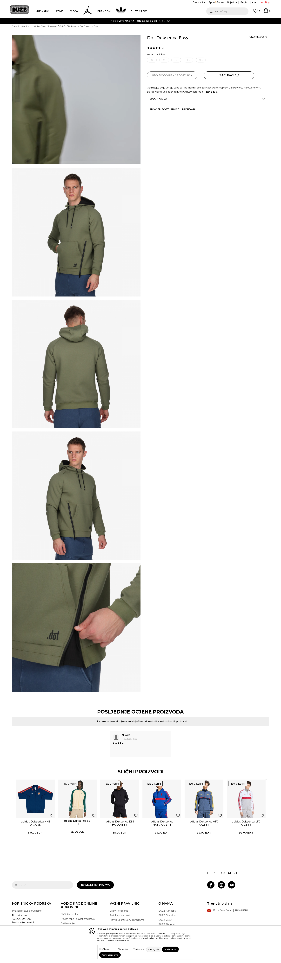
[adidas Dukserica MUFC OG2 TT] (161, 799)
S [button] (152, 60)
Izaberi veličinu (156, 54)
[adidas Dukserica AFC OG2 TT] (204, 799)
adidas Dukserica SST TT (77, 822)
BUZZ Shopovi (166, 924)
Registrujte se (248, 2)
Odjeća (62, 26)
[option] (140, 745)
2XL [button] (201, 60)
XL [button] (188, 60)
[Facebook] (210, 885)
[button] (227, 11)
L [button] (176, 60)
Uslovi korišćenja (119, 910)
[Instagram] (221, 885)
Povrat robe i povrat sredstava (78, 918)
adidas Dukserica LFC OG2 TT (246, 823)
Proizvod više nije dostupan (172, 75)
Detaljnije (212, 91)
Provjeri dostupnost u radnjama (172, 109)
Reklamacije (68, 923)
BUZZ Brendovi (167, 915)
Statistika (123, 949)
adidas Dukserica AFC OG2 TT (204, 823)
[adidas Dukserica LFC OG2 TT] (246, 799)
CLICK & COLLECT (181, 20)
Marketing (138, 949)
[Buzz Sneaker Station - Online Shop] (19, 9)
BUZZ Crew (165, 919)
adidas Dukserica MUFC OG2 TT (162, 823)
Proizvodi (52, 26)
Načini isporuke (69, 914)
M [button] (164, 60)
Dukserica (73, 26)
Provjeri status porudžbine (27, 910)
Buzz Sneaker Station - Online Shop (29, 26)
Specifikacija (158, 98)
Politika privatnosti (120, 915)
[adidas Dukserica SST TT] (77, 799)
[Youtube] (231, 885)
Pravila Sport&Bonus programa (127, 919)
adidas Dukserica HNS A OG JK (35, 823)
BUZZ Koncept (167, 910)
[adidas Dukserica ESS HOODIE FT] (119, 799)
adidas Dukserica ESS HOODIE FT (120, 823)
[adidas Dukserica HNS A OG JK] (35, 799)
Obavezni (107, 949)
